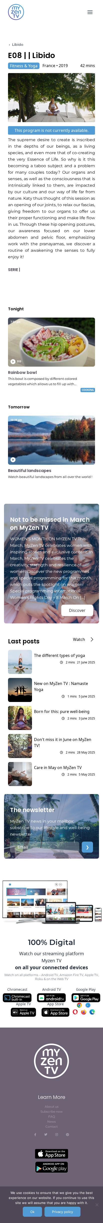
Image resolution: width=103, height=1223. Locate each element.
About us (51, 1106)
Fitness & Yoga (24, 66)
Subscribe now (51, 1111)
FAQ (51, 1116)
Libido (17, 44)
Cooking (88, 390)
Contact (52, 1126)
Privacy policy (62, 1212)
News (51, 1121)
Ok (32, 1212)
